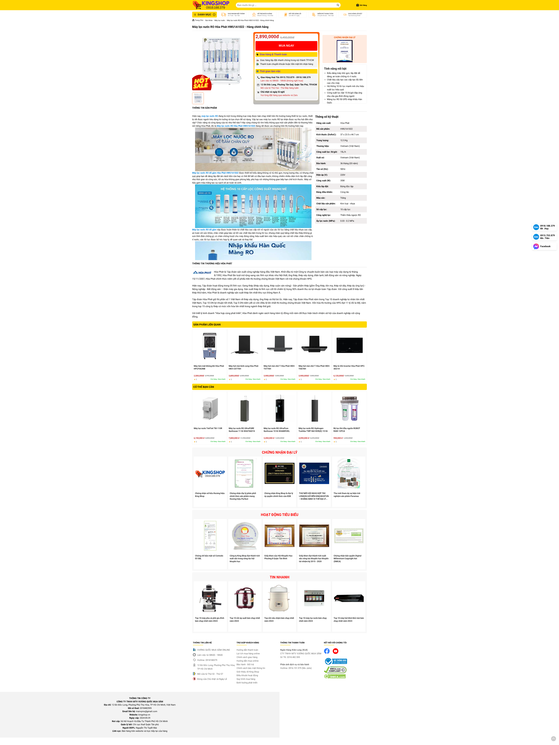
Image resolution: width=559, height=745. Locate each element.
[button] (553, 739)
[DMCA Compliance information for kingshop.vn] (335, 672)
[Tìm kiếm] (338, 5)
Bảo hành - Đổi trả (245, 664)
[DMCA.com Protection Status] (335, 677)
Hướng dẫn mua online (248, 661)
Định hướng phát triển (247, 682)
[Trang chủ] (211, 5)
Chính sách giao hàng (247, 657)
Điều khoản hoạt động (247, 675)
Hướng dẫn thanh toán (247, 650)
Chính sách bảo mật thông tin (251, 668)
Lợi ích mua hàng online (248, 653)
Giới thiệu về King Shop (248, 671)
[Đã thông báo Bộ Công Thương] (335, 665)
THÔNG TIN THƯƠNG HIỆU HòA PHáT (212, 263)
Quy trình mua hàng (246, 679)
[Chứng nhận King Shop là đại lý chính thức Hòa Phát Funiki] (344, 51)
